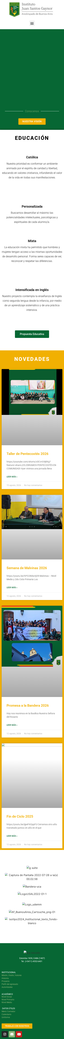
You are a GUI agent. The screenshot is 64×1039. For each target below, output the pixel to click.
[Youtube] (19, 1034)
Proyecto (6, 981)
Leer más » (12, 477)
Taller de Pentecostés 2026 (27, 454)
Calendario (6, 1014)
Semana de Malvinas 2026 (27, 568)
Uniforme (6, 1017)
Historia (5, 978)
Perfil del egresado (10, 984)
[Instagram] (5, 1034)
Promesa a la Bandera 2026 (28, 705)
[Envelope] (12, 1034)
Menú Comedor (8, 1011)
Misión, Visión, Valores (11, 975)
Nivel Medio (7, 1002)
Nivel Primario (8, 999)
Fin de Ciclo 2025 (20, 816)
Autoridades (7, 987)
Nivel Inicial (7, 997)
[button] (32, 23)
